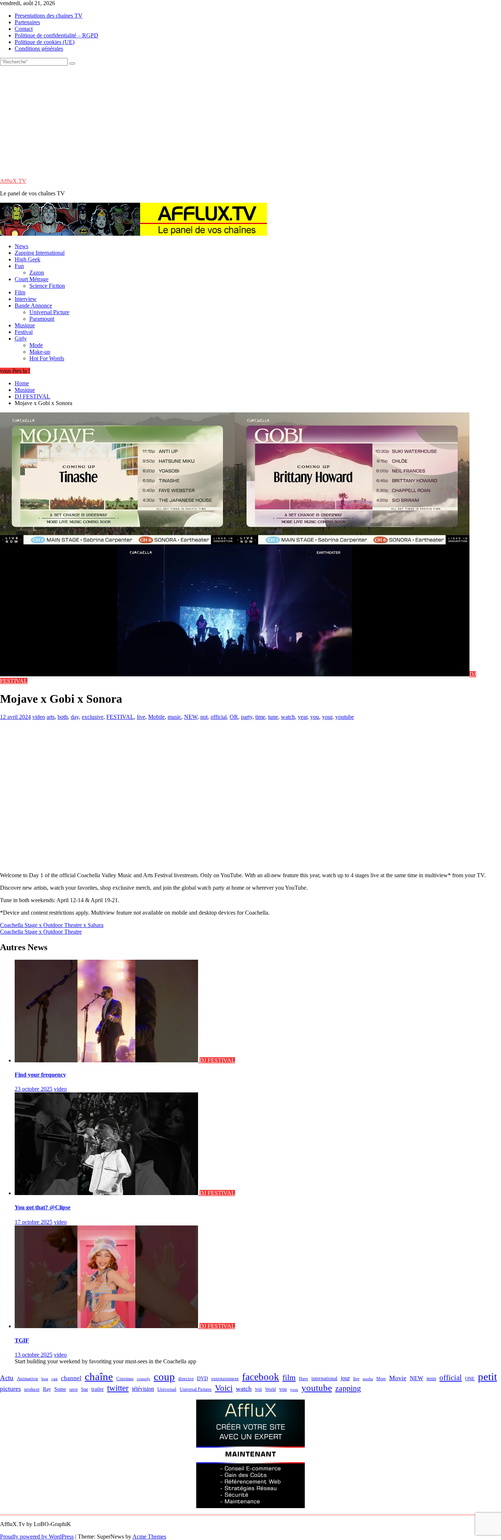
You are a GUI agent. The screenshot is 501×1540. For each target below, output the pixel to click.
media (368, 1379)
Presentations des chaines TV (49, 15)
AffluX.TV (13, 181)
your (327, 717)
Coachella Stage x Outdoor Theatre (41, 932)
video (38, 717)
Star (84, 1389)
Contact (24, 29)
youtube (344, 717)
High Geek (27, 259)
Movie (397, 1378)
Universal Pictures (196, 1389)
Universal (166, 1389)
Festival (24, 332)
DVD (202, 1378)
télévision (143, 1389)
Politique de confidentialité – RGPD (56, 35)
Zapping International (40, 253)
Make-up (39, 352)
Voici (224, 1388)
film (289, 1377)
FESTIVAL (120, 717)
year (302, 717)
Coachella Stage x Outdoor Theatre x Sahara (51, 925)
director (186, 1378)
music (174, 717)
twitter (118, 1388)
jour (345, 1378)
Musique (25, 325)
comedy (143, 1379)
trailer (97, 1389)
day (75, 717)
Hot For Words (46, 358)
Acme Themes (149, 1536)
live (141, 717)
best (44, 1379)
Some (60, 1389)
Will (258, 1389)
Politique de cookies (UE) (44, 42)
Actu (7, 1378)
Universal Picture (49, 312)
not (204, 717)
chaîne (99, 1376)
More (381, 1379)
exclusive (92, 717)
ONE (470, 1378)
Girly (21, 338)
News (21, 246)
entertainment (225, 1378)
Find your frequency (40, 1075)
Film (20, 292)
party (246, 717)
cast (54, 1379)
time (260, 717)
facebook (260, 1376)
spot (73, 1389)
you (314, 717)
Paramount (41, 319)
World (270, 1389)
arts (51, 717)
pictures (10, 1388)
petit (487, 1376)
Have (303, 1378)
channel (71, 1378)
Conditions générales (39, 48)
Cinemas (125, 1378)
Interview (26, 299)
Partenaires (27, 22)
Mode (36, 345)
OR (234, 717)
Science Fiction (47, 286)
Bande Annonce (33, 305)
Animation (27, 1378)
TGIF (22, 1340)
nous (431, 1378)
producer (32, 1389)
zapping (348, 1388)
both (63, 717)
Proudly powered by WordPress (37, 1536)
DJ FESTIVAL (217, 1060)
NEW (190, 717)
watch (288, 717)
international (324, 1378)
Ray (47, 1389)
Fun (19, 266)
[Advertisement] (250, 120)
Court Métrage (31, 279)
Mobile (156, 717)
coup (164, 1376)
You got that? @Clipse (42, 1207)
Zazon (36, 272)
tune (273, 717)
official (219, 717)
